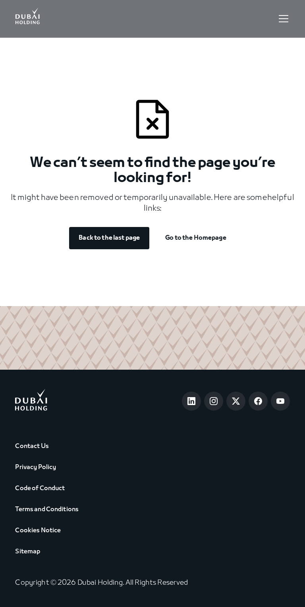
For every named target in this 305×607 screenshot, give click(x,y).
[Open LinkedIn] (191, 401)
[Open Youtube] (280, 401)
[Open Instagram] (213, 401)
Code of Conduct (40, 489)
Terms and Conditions (47, 510)
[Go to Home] (27, 19)
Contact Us (31, 446)
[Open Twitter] (235, 401)
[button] (282, 18)
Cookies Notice (38, 531)
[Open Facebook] (258, 401)
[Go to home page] (31, 401)
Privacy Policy (35, 467)
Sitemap (27, 552)
